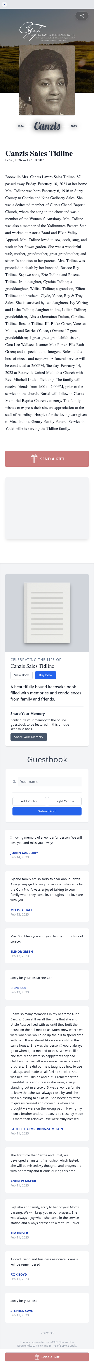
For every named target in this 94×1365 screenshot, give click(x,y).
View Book (21, 675)
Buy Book (45, 675)
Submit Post (47, 811)
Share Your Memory (28, 737)
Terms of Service (59, 1346)
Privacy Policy (34, 1346)
